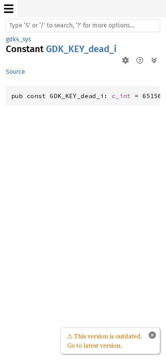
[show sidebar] (8, 8)
